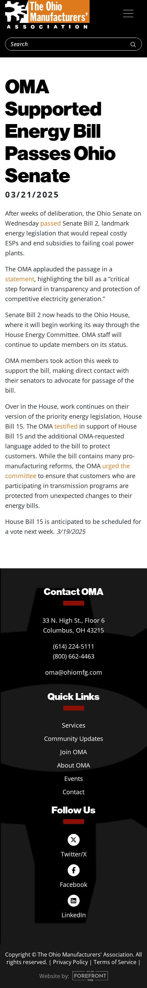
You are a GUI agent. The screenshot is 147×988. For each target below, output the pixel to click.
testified (66, 426)
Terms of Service (115, 962)
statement (19, 279)
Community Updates (73, 738)
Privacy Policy (70, 962)
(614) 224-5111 (73, 646)
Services (73, 725)
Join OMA (73, 752)
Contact (73, 792)
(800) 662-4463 (73, 656)
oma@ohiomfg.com (73, 672)
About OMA (73, 765)
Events (73, 778)
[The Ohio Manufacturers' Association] (47, 15)
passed (51, 223)
